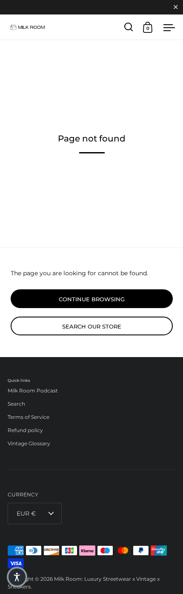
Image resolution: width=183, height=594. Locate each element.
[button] (17, 577)
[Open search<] (128, 27)
